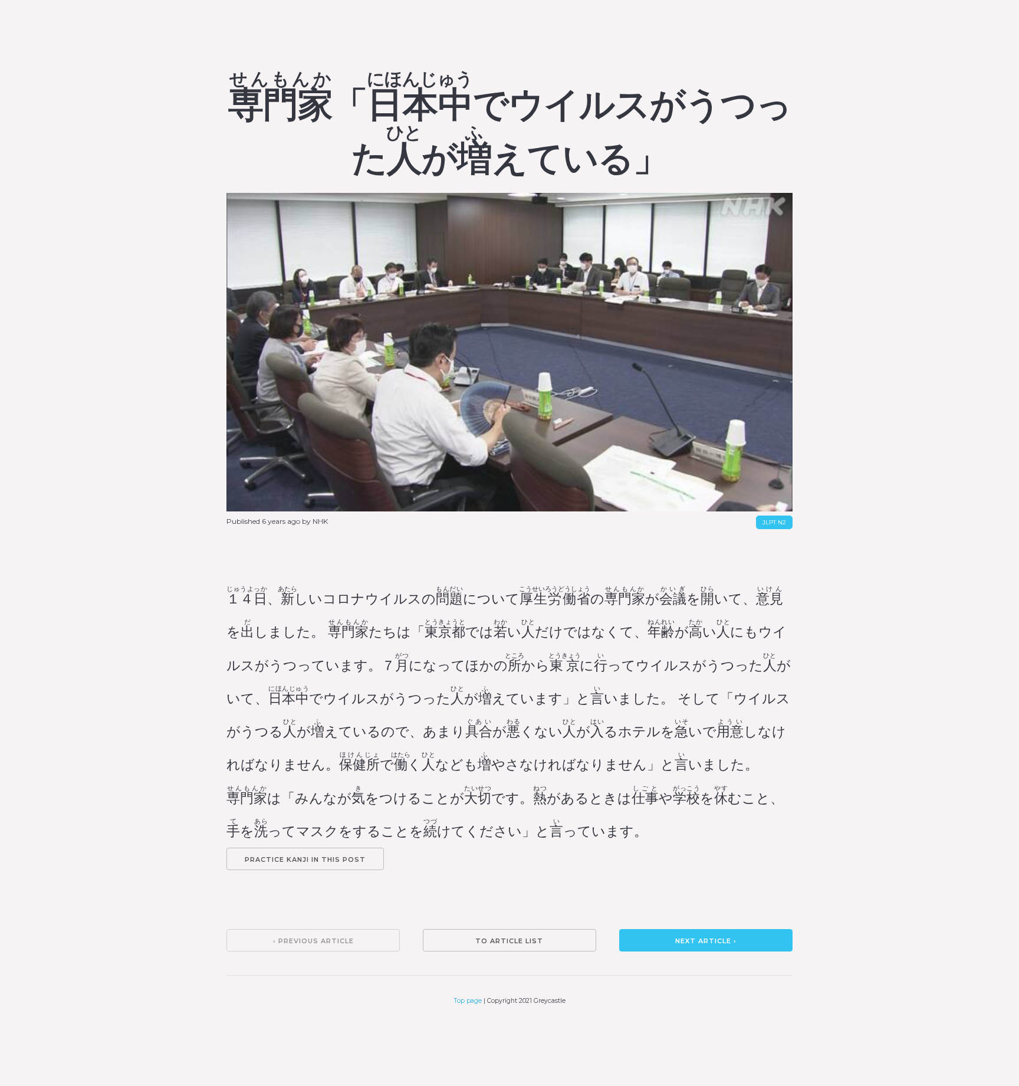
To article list (509, 941)
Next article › (706, 941)
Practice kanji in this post (305, 859)
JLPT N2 (774, 522)
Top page (468, 1001)
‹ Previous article (313, 941)
